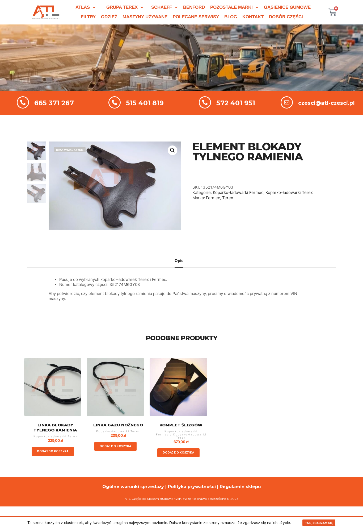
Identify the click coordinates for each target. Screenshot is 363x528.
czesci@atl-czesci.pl (326, 103)
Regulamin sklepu (240, 486)
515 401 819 (145, 103)
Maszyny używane (145, 16)
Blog (230, 16)
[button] (172, 150)
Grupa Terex (122, 7)
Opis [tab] (179, 260)
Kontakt (253, 16)
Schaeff (161, 7)
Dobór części (286, 16)
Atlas (82, 7)
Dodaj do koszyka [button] (53, 451)
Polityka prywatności (192, 486)
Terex (227, 197)
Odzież (109, 16)
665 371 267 (54, 103)
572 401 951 (235, 103)
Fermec (213, 197)
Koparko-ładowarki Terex (289, 192)
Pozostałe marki (231, 7)
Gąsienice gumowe (287, 7)
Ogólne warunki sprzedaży (133, 486)
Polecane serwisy (196, 16)
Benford (194, 7)
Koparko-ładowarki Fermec (238, 192)
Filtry (88, 16)
